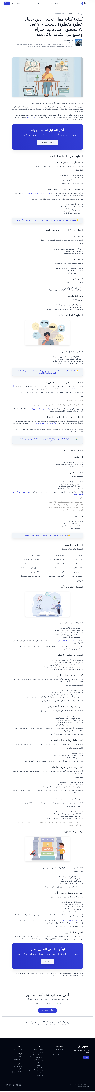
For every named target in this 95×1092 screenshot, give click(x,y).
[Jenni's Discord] (7, 1085)
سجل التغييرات (18, 1049)
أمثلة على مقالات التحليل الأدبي (39, 409)
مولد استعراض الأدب (57, 1054)
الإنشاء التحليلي (31, 117)
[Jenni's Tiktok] (13, 1085)
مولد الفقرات (39, 1072)
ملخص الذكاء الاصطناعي (36, 1070)
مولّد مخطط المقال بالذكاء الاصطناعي (44, 423)
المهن (20, 1056)
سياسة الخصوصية (17, 1069)
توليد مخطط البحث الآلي (35, 1057)
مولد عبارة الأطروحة (37, 1052)
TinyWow (40, 1075)
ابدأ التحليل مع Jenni (47, 142)
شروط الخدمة (18, 1066)
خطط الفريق (59, 1049)
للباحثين (61, 1052)
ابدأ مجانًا (47, 962)
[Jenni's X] (10, 1085)
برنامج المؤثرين (17, 1059)
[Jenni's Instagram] (20, 1085)
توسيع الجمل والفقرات (36, 1062)
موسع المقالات (38, 1060)
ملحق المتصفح (38, 1049)
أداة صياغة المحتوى (37, 1054)
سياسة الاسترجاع (17, 1072)
